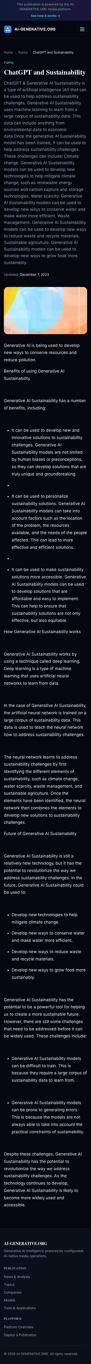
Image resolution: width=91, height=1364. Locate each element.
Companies (13, 1292)
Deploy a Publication (20, 1335)
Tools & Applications (20, 1308)
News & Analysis (17, 1277)
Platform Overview (18, 1327)
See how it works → (45, 16)
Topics (23, 52)
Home (8, 52)
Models (9, 1300)
